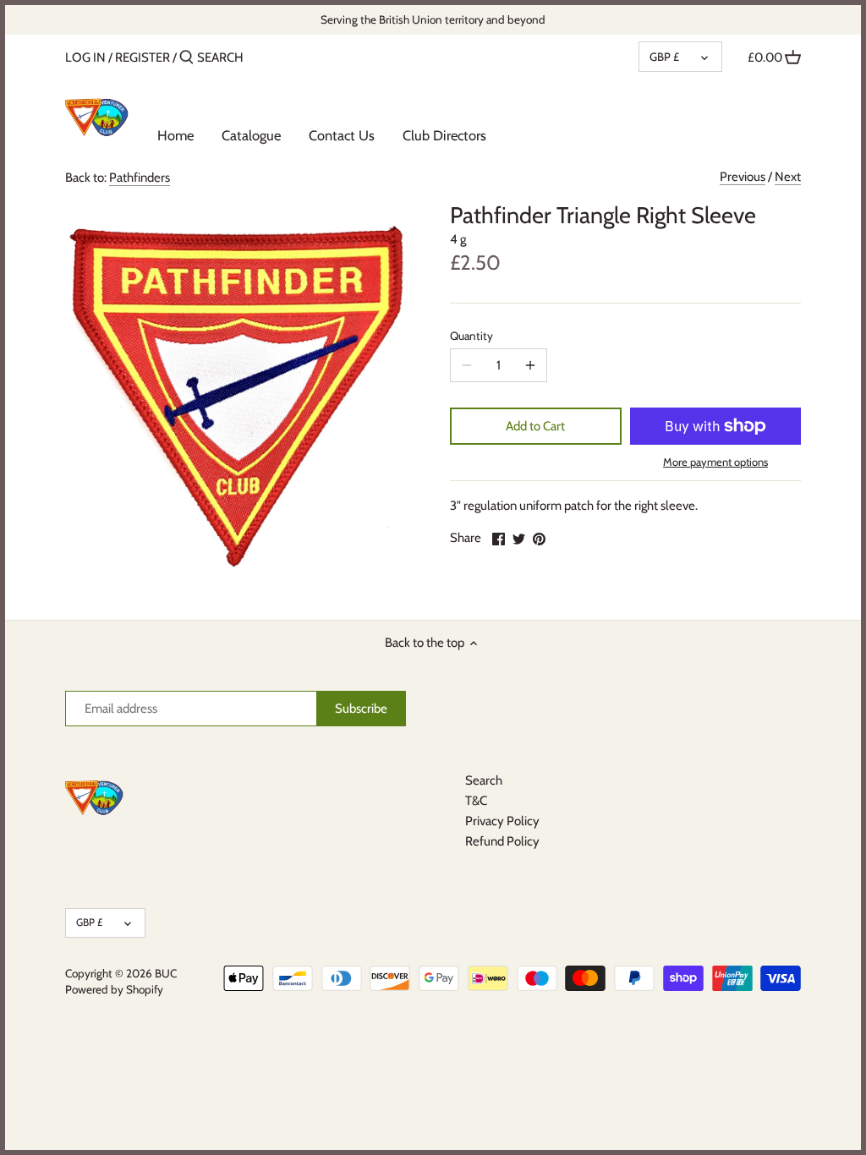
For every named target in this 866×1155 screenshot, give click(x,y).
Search (483, 780)
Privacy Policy (502, 821)
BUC (166, 973)
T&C (476, 800)
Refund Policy (502, 841)
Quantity (471, 335)
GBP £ (664, 56)
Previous (742, 176)
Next (788, 176)
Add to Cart (535, 426)
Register (142, 57)
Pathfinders (139, 177)
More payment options (715, 462)
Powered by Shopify (114, 989)
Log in (85, 57)
